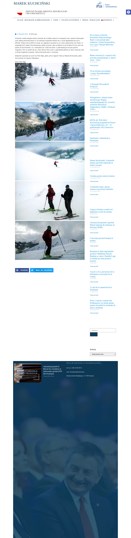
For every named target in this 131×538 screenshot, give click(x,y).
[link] (128, 12)
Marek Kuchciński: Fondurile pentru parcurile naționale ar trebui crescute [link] (102, 162)
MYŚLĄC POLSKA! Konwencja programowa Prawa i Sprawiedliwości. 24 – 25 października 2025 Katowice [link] (102, 123)
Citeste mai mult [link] (48, 376)
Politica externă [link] (70, 20)
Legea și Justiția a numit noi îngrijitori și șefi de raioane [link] (101, 210)
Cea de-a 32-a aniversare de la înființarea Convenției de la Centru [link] (102, 274)
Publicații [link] (94, 20)
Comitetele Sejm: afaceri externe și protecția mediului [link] (101, 188)
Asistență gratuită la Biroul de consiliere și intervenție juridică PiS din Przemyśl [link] (52, 370)
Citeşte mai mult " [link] (94, 50)
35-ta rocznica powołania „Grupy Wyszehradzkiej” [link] (100, 72)
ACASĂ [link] (20, 20)
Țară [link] (55, 20)
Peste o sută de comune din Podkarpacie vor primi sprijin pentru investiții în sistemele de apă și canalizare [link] (102, 304)
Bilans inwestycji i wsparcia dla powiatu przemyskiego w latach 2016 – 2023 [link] (103, 57)
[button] (22, 270)
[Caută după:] (103, 330)
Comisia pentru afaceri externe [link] (102, 176)
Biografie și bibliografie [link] (37, 20)
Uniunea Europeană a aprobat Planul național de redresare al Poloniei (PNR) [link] (102, 224)
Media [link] (85, 20)
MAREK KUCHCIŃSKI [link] (32, 3)
